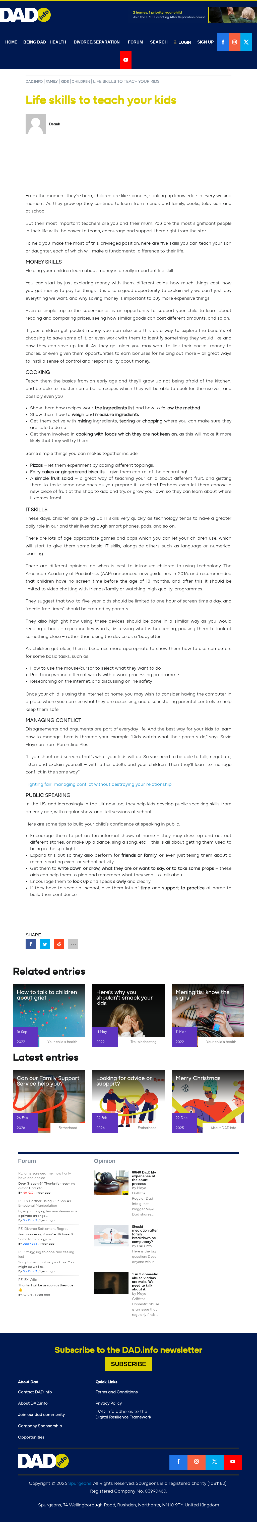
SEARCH (159, 42)
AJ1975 (28, 1294)
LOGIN (184, 42)
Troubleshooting (144, 1042)
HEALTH (58, 42)
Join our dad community (41, 1415)
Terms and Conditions (117, 1392)
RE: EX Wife (27, 1280)
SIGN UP (205, 42)
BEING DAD (34, 42)
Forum (27, 1161)
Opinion (104, 1161)
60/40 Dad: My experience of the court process (144, 1178)
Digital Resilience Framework (123, 1417)
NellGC (28, 1192)
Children (81, 81)
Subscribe (128, 1364)
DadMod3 (30, 1243)
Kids (65, 81)
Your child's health (62, 1042)
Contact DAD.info (35, 1392)
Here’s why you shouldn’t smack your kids (124, 997)
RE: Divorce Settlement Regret (43, 1229)
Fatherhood (67, 1128)
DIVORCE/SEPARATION (97, 42)
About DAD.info (223, 1128)
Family (52, 81)
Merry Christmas (198, 1078)
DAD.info (34, 81)
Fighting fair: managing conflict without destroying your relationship (98, 784)
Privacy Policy (109, 1403)
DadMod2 (30, 1220)
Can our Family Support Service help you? (48, 1080)
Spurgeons (79, 1483)
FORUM (135, 42)
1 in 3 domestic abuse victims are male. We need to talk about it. (145, 1281)
